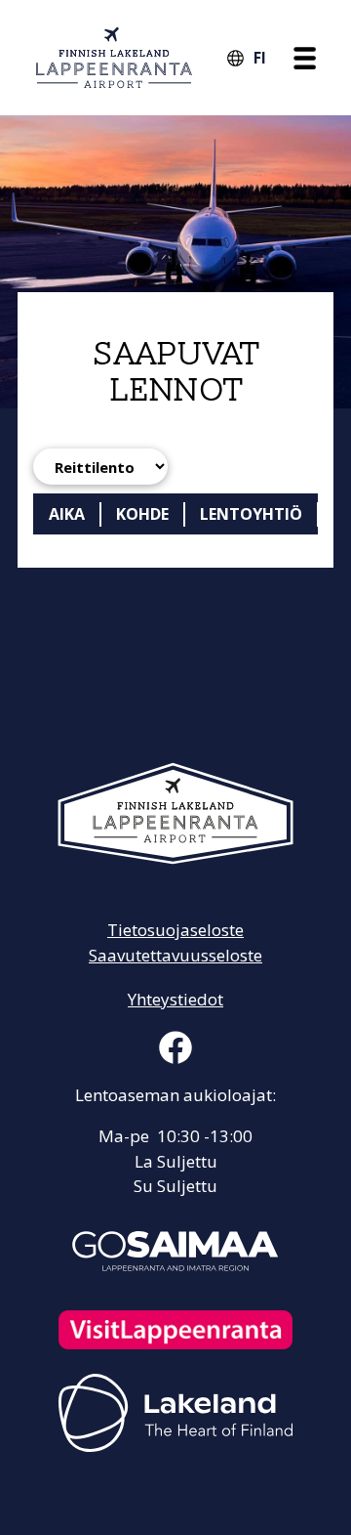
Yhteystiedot (175, 999)
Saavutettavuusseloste (175, 955)
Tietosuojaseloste (175, 929)
